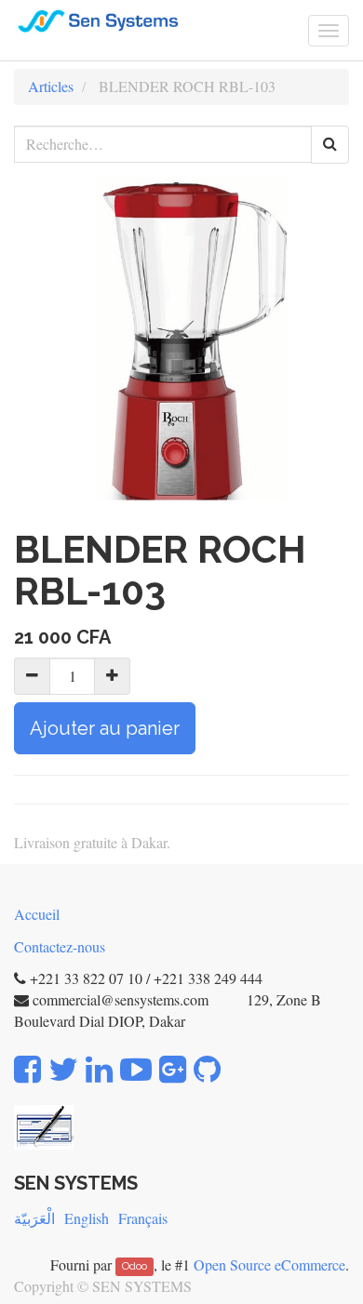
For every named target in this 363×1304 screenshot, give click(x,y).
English (86, 1218)
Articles (51, 86)
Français (143, 1218)
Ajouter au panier (105, 728)
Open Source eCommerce (269, 1264)
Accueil (37, 914)
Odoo (134, 1266)
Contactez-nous (59, 946)
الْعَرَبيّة (34, 1218)
